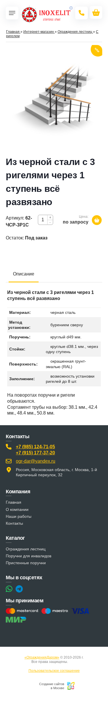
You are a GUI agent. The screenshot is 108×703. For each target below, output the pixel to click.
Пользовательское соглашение (54, 671)
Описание (23, 273)
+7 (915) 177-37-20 (35, 452)
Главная (13, 502)
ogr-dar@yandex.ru (35, 461)
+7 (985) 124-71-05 (35, 446)
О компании (17, 509)
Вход (73, 662)
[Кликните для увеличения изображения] (54, 98)
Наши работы (18, 516)
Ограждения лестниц (26, 549)
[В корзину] (96, 220)
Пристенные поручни (26, 562)
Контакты (14, 523)
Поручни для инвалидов (28, 556)
